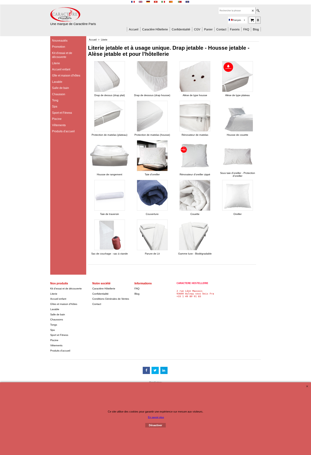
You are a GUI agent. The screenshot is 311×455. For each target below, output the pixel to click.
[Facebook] (146, 370)
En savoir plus (156, 417)
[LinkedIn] (164, 370)
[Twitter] (155, 370)
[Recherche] (258, 10)
